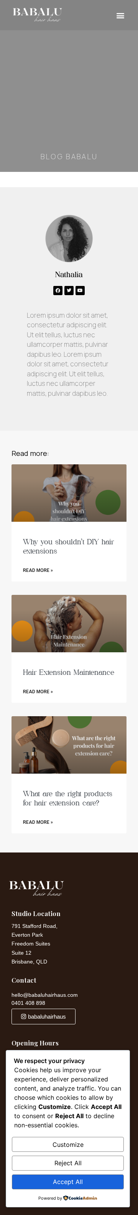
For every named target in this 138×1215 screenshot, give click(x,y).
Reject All (68, 1163)
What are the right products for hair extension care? (67, 798)
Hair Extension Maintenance (68, 672)
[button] (120, 15)
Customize (68, 1144)
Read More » (38, 570)
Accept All (68, 1182)
